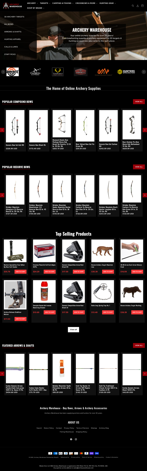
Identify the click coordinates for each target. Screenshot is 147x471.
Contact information (112, 457)
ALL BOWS (8, 24)
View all (73, 330)
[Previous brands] (3, 72)
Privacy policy (75, 457)
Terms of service (87, 457)
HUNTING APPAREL (12, 39)
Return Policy (49, 428)
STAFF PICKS (10, 54)
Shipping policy (99, 457)
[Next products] (145, 130)
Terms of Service (82, 428)
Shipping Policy (81, 432)
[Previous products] (2, 130)
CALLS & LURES (11, 47)
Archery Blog (104, 428)
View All (139, 102)
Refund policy (65, 457)
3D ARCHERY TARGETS (14, 17)
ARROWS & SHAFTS (12, 32)
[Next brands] (144, 72)
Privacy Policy (69, 428)
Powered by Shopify (52, 457)
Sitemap (94, 428)
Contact (59, 428)
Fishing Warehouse (67, 432)
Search (39, 428)
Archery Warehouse (40, 457)
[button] (32, 3)
